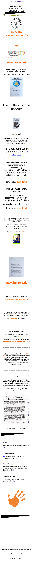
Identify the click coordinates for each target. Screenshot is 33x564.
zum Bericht (22, 182)
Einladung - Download (16, 62)
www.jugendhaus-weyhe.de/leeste (14, 341)
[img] (16, 23)
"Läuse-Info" (13, 318)
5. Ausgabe (20, 153)
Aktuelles (18, 1)
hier (24, 231)
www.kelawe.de (16, 283)
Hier (4, 456)
